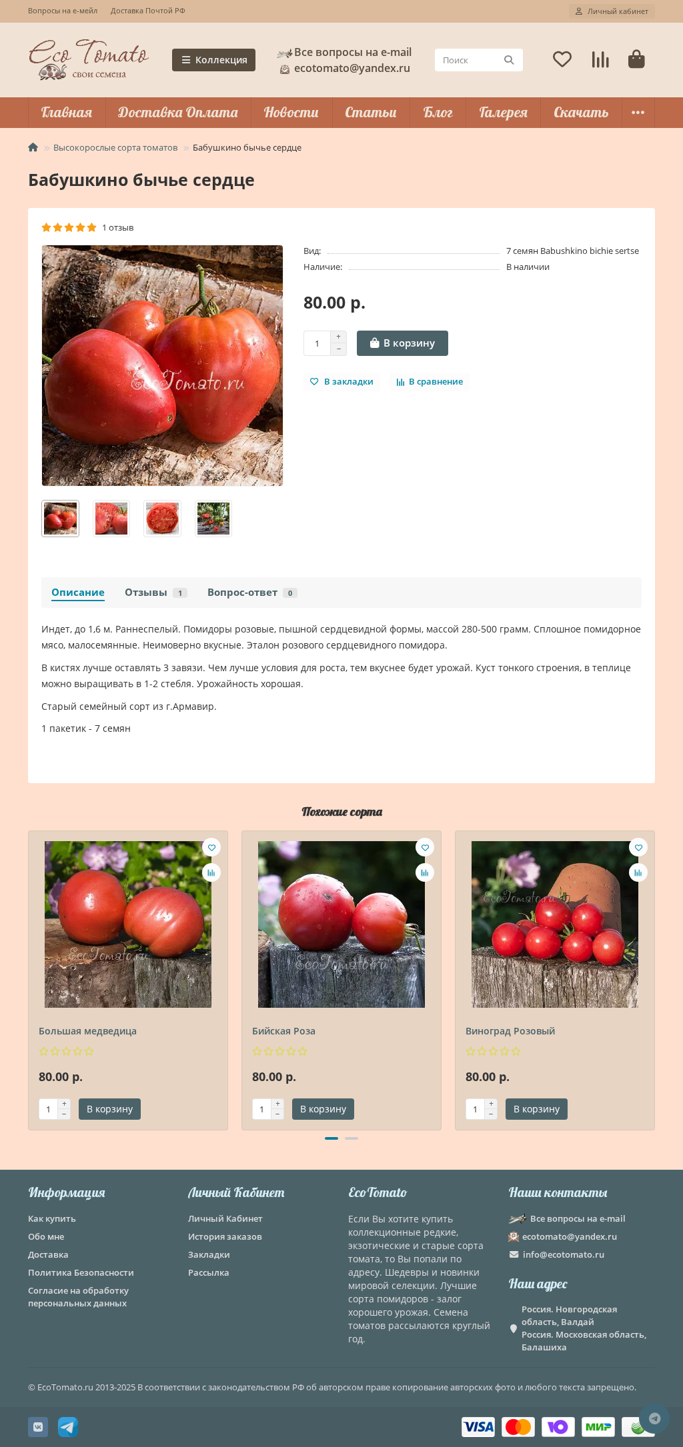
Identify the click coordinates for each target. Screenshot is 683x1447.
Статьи (371, 112)
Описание (78, 592)
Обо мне (46, 1236)
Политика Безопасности (81, 1272)
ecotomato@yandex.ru (569, 1236)
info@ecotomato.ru (563, 1254)
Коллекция (221, 59)
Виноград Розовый (510, 1030)
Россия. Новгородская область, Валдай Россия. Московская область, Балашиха (584, 1328)
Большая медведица (88, 1030)
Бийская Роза (283, 1030)
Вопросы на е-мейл (62, 10)
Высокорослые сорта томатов (115, 147)
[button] (29, 978)
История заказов (225, 1236)
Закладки (209, 1254)
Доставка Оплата (177, 112)
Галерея (503, 112)
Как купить (52, 1218)
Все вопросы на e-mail (353, 52)
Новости (291, 112)
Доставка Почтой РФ (148, 10)
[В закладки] (211, 847)
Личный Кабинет (236, 1192)
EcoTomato (378, 1192)
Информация (66, 1192)
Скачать (581, 112)
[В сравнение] (211, 872)
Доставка (48, 1254)
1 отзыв (115, 227)
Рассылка (208, 1272)
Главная (66, 112)
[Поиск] (509, 60)
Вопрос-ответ (249, 592)
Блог (438, 112)
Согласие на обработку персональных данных (78, 1296)
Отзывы (153, 592)
